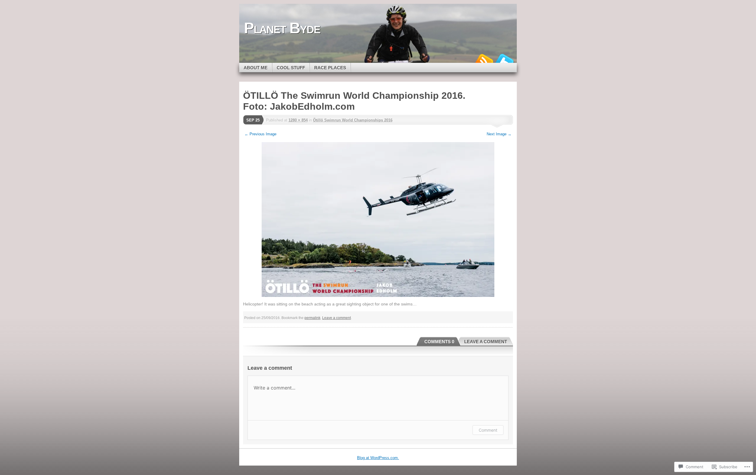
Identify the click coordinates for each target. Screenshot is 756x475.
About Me (256, 67)
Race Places (330, 67)
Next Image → (499, 134)
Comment (488, 430)
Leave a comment (336, 318)
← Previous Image (260, 134)
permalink (312, 318)
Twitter (504, 60)
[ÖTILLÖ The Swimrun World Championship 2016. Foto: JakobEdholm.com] (378, 219)
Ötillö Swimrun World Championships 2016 (352, 120)
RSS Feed (483, 60)
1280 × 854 (298, 120)
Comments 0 (439, 341)
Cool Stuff (291, 67)
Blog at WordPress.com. (378, 458)
